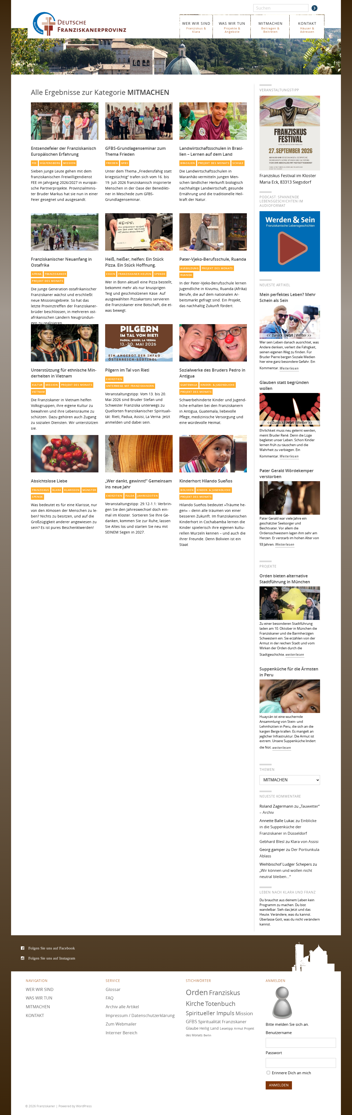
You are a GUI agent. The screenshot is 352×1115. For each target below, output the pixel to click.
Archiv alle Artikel (122, 1007)
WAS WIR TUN (232, 27)
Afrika (37, 274)
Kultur (37, 385)
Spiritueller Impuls (210, 1013)
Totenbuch (220, 1003)
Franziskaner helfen (134, 274)
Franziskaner (87, 24)
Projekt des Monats (213, 163)
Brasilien (187, 163)
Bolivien (187, 490)
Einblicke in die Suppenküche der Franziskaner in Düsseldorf (287, 827)
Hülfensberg (50, 163)
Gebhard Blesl (271, 841)
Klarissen (71, 490)
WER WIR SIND (196, 27)
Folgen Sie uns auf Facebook (51, 948)
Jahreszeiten (147, 495)
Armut (238, 1028)
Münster (89, 490)
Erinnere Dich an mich (291, 1072)
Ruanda (186, 275)
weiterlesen (295, 654)
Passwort (274, 1052)
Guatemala (188, 385)
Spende (159, 274)
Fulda (129, 495)
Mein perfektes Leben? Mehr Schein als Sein (287, 297)
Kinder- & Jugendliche (217, 385)
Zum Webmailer (121, 1024)
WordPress (84, 1106)
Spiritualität (209, 1021)
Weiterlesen (289, 368)
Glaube (192, 1028)
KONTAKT (307, 27)
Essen (110, 274)
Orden (197, 992)
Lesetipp (226, 1028)
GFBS (124, 163)
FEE (34, 163)
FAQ (109, 998)
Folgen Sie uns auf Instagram (51, 958)
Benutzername (279, 1032)
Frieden (112, 163)
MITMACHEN (270, 27)
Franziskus (40, 490)
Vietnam (38, 391)
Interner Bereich (121, 1033)
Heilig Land (209, 1028)
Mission (69, 163)
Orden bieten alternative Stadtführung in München (284, 579)
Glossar (113, 989)
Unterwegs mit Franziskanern (130, 386)
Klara (56, 490)
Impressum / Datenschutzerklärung (140, 1015)
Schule (237, 163)
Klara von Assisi (305, 841)
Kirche (195, 1003)
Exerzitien (114, 379)
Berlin (207, 1035)
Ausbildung (189, 268)
